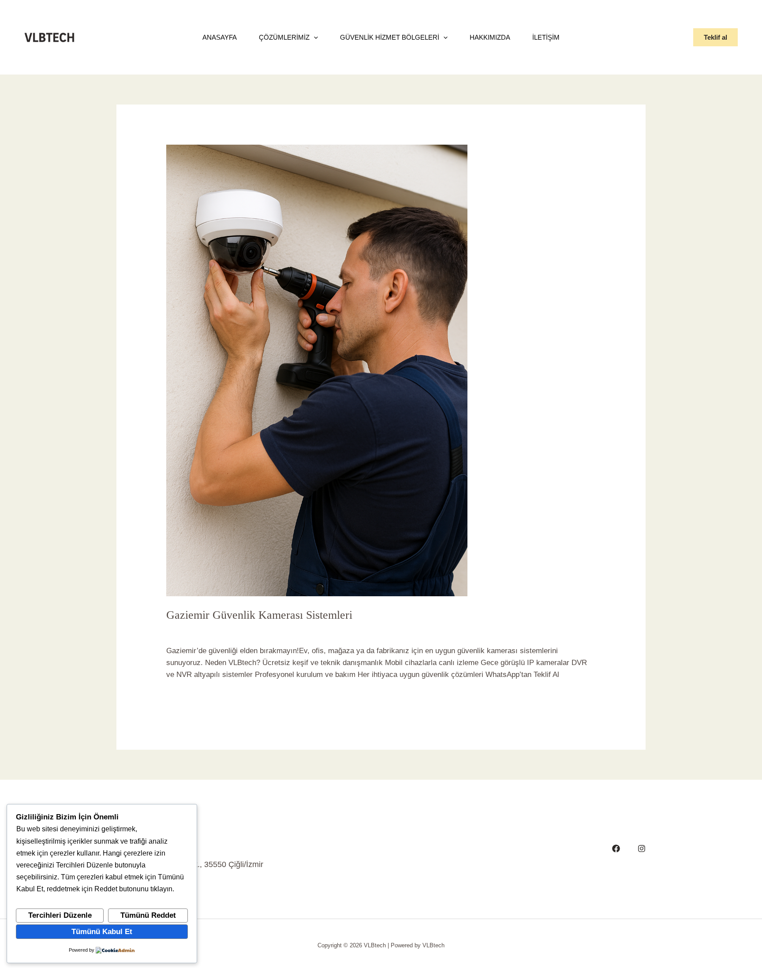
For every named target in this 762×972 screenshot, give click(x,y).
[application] (314, 37)
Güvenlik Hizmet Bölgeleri (389, 37)
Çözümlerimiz (284, 37)
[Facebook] (616, 848)
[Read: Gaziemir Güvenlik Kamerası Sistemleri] (316, 370)
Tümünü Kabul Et (101, 931)
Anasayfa (219, 37)
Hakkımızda (490, 37)
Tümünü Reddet (148, 915)
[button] (715, 37)
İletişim (546, 37)
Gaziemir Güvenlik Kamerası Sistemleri (259, 615)
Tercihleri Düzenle (60, 915)
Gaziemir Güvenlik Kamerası (266, 630)
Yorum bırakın (189, 630)
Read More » (187, 697)
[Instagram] (642, 848)
